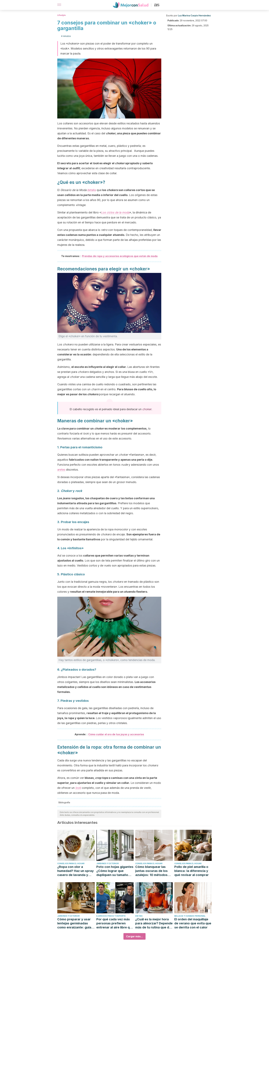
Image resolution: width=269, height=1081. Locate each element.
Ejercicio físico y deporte (111, 916)
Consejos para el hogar (70, 863)
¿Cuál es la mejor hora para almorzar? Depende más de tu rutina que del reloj (154, 923)
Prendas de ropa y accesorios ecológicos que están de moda (120, 256)
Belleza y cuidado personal (189, 916)
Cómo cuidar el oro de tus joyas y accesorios (116, 734)
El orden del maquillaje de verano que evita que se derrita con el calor (192, 923)
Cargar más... (134, 936)
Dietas (138, 916)
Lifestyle (61, 15)
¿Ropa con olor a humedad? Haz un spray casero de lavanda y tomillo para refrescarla (75, 871)
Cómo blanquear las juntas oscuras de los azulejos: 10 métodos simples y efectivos (151, 871)
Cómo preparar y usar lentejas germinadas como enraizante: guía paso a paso (74, 923)
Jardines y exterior (107, 863)
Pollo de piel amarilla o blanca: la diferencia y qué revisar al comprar (191, 871)
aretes (61, 469)
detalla (91, 190)
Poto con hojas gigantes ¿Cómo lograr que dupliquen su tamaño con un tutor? (114, 871)
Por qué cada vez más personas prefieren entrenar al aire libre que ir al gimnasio (114, 923)
